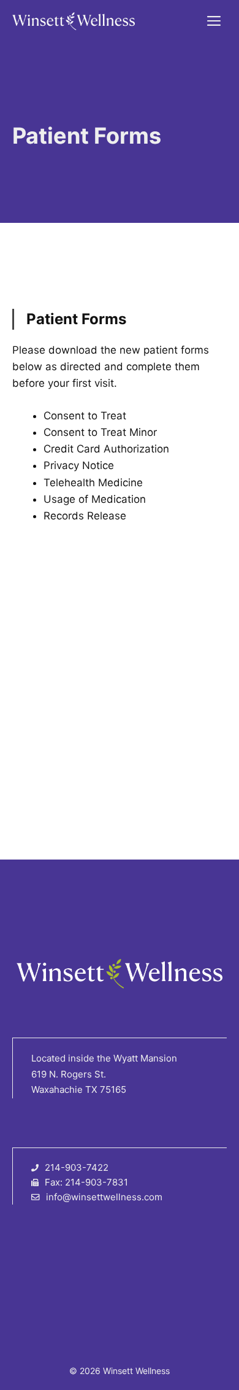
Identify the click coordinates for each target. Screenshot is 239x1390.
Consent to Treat (85, 416)
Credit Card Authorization (106, 449)
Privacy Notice (79, 465)
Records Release (85, 516)
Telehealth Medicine (93, 482)
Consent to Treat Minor (100, 432)
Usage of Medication (95, 499)
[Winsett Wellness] (73, 21)
